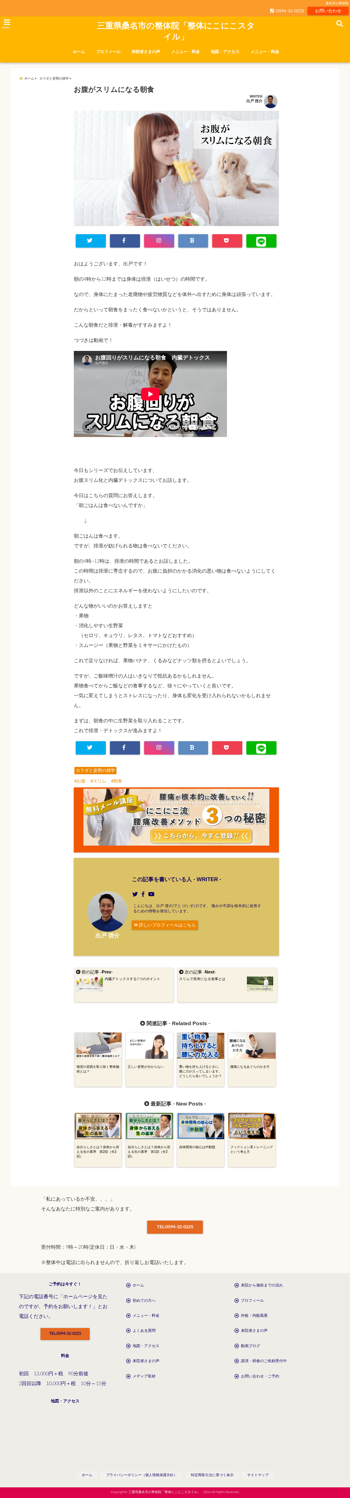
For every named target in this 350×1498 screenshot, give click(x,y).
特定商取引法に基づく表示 (212, 1475)
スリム (99, 781)
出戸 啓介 (254, 101)
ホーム (79, 52)
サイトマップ (258, 1475)
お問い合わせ (328, 11)
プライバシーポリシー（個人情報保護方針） (141, 1475)
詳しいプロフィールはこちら (167, 925)
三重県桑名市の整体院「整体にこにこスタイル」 (176, 31)
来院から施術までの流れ (262, 1285)
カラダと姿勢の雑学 (95, 770)
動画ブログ (250, 1346)
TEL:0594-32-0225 (175, 1227)
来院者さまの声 (146, 52)
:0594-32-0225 (289, 11)
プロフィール (108, 52)
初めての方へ (144, 1301)
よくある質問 (144, 1331)
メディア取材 (144, 1376)
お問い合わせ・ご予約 (260, 1376)
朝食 (117, 781)
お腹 (81, 781)
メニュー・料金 (185, 52)
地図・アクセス (225, 52)
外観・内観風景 (254, 1316)
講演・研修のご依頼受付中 (264, 1361)
